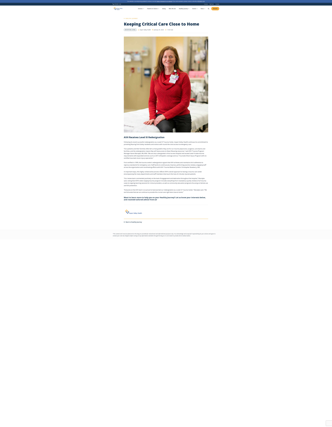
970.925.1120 (201, 1)
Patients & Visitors (152, 8)
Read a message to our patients (164, 1)
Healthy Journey (183, 8)
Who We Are (172, 8)
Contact (217, 4)
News (202, 8)
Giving (164, 8)
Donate (215, 8)
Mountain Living (130, 29)
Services (140, 8)
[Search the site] (208, 8)
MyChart (212, 4)
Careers (206, 4)
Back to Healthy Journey (134, 222)
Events (194, 8)
